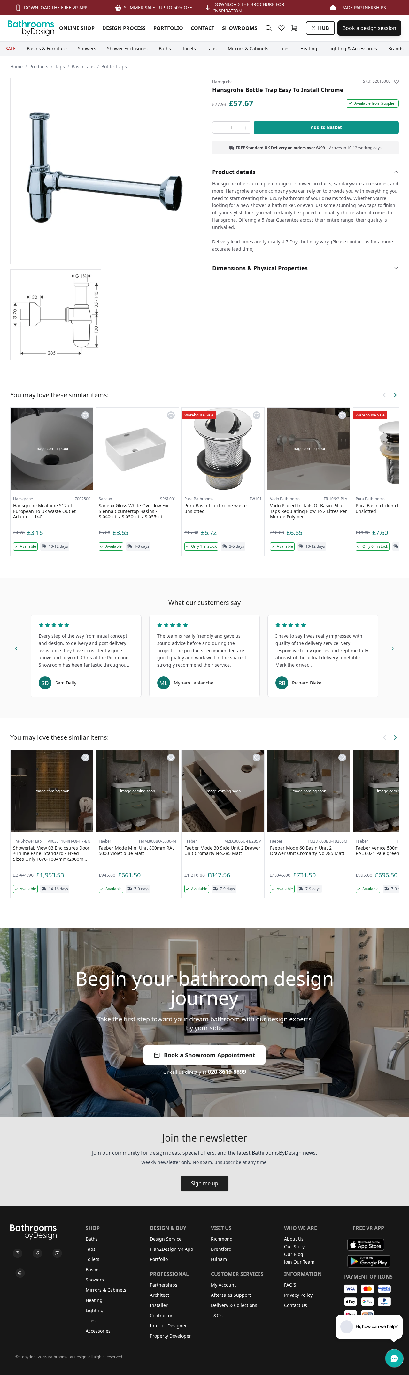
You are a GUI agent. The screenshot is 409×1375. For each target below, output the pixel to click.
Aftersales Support (231, 1295)
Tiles (91, 1321)
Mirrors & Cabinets (106, 1290)
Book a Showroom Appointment (209, 1055)
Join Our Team (299, 1262)
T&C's (217, 1315)
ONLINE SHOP (77, 28)
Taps (60, 67)
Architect (159, 1295)
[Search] (268, 28)
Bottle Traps (114, 67)
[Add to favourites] (396, 82)
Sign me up (204, 1183)
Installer (159, 1305)
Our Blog (293, 1254)
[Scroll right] (395, 395)
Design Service (165, 1239)
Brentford (221, 1249)
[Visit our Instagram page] (17, 1253)
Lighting (95, 1310)
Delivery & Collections (234, 1305)
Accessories (98, 1331)
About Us (294, 1239)
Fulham (219, 1259)
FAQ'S (290, 1285)
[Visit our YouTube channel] (57, 1253)
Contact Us (295, 1305)
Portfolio (159, 1259)
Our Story (294, 1246)
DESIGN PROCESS (124, 28)
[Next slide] (392, 647)
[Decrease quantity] (218, 127)
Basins (93, 1269)
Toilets (92, 1259)
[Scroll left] (385, 395)
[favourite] (283, 28)
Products (38, 67)
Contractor (161, 1315)
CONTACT (202, 28)
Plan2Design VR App (171, 1249)
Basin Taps (83, 67)
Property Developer (170, 1336)
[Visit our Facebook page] (37, 1253)
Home (16, 67)
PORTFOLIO (168, 28)
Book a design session (369, 28)
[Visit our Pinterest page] (20, 1273)
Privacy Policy (298, 1295)
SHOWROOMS (239, 28)
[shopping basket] (295, 28)
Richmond (222, 1239)
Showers (95, 1280)
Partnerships (163, 1285)
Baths (92, 1239)
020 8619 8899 (227, 1071)
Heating (94, 1300)
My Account (223, 1285)
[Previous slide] (16, 647)
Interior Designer (168, 1326)
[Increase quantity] (245, 127)
